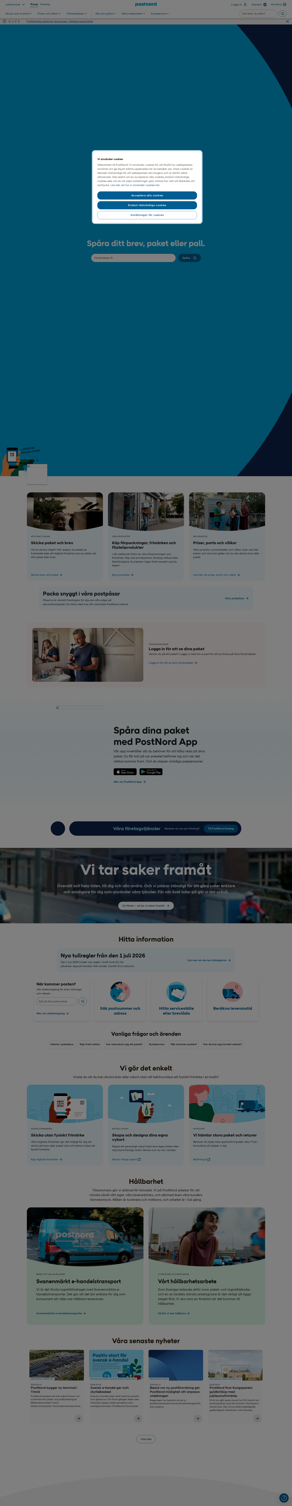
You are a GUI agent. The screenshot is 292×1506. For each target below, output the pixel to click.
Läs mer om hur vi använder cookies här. (135, 185)
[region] (147, 187)
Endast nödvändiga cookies (147, 205)
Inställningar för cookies (147, 215)
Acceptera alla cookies (147, 195)
